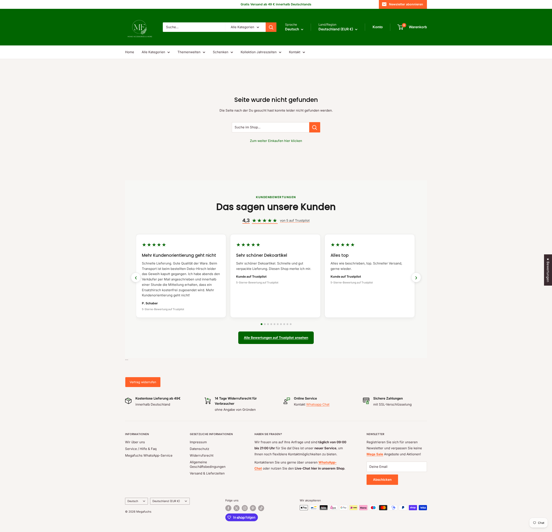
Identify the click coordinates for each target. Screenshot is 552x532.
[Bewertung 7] (281, 324)
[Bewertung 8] (284, 324)
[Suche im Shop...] (314, 127)
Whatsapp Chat (317, 404)
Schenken (220, 52)
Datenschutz (199, 449)
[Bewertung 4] (271, 324)
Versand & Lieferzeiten (207, 473)
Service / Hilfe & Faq (141, 449)
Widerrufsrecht (201, 455)
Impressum (198, 442)
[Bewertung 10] (291, 324)
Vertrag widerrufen (143, 382)
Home (129, 52)
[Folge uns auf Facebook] (228, 508)
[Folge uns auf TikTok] (261, 508)
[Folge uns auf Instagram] (245, 508)
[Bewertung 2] (265, 324)
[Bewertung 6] (278, 324)
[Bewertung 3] (268, 324)
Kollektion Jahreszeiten (259, 52)
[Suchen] (271, 27)
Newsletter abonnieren (406, 4)
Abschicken (382, 480)
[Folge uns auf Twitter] (237, 508)
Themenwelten (189, 52)
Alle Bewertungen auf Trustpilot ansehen (276, 338)
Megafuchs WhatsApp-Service (148, 455)
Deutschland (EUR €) (166, 501)
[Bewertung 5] (274, 324)
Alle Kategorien (153, 52)
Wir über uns (135, 442)
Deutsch (132, 501)
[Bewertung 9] (287, 324)
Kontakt (294, 52)
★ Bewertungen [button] (548, 270)
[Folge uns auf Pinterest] (253, 508)
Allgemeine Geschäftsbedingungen (208, 464)
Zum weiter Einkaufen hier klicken (276, 141)
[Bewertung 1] (261, 324)
